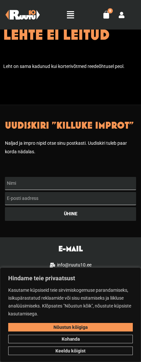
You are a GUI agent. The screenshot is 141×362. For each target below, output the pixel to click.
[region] (70, 314)
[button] (70, 15)
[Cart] (106, 15)
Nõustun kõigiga (70, 327)
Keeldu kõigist (70, 350)
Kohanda (71, 339)
